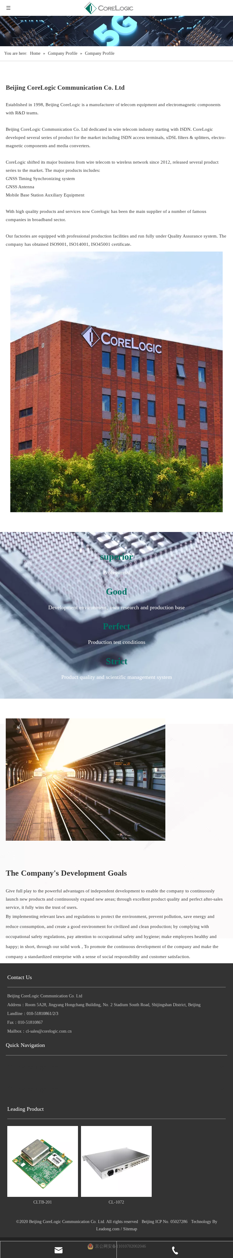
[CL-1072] (116, 1161)
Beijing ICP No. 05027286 (164, 1221)
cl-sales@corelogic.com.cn (49, 1031)
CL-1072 (116, 1202)
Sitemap (130, 1229)
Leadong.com (108, 1229)
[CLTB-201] (42, 1161)
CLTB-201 (42, 1202)
